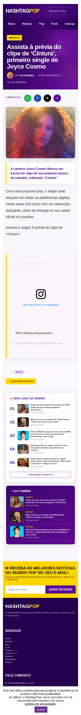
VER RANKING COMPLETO (41, 475)
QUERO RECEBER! (60, 589)
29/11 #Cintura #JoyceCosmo (34, 333)
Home (11, 23)
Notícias (27, 23)
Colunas (70, 23)
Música (19, 372)
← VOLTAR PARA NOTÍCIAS (20, 381)
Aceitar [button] (41, 709)
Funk (55, 23)
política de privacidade (40, 704)
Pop (41, 23)
